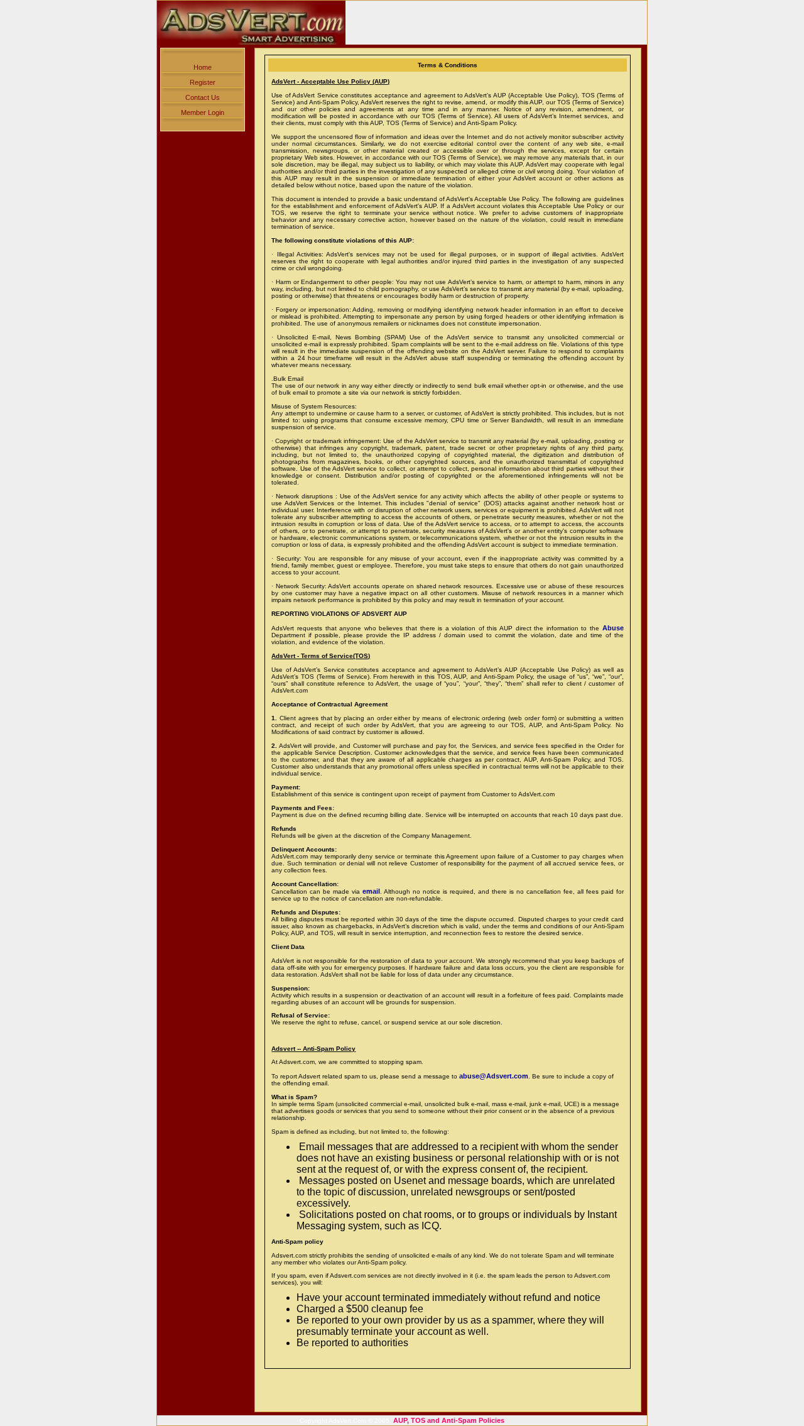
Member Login (202, 112)
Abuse (613, 628)
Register (202, 82)
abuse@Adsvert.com (493, 1076)
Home (202, 67)
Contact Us (202, 97)
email (371, 891)
